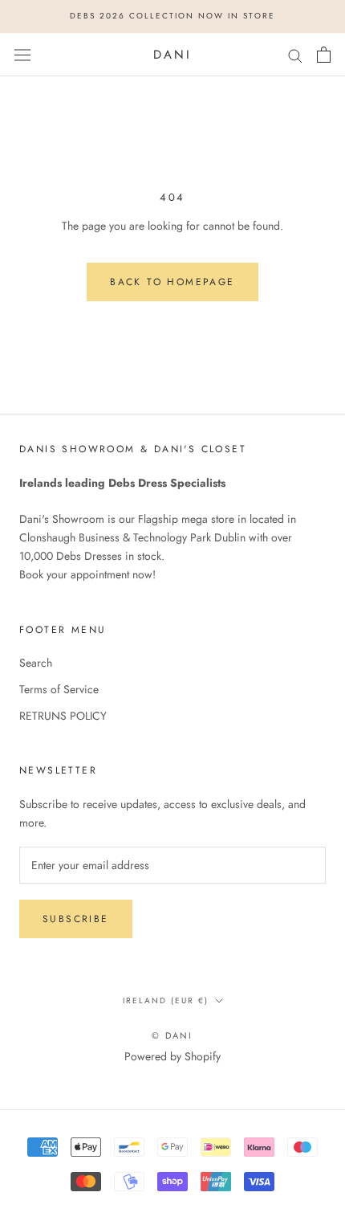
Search (35, 663)
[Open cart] (324, 55)
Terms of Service (59, 689)
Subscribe (76, 919)
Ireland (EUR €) (166, 1000)
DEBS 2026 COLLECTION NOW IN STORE (172, 16)
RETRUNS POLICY (63, 716)
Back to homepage (172, 282)
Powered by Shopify (172, 1056)
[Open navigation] (22, 54)
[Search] (295, 54)
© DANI (172, 1035)
